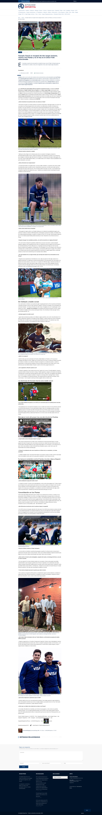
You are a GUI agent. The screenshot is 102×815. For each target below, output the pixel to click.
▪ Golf (64, 10)
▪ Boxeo (40, 10)
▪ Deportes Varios (50, 10)
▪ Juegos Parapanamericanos (47, 14)
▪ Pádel (66, 12)
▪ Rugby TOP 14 (21, 14)
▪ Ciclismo (45, 10)
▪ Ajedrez (27, 10)
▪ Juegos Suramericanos (30, 12)
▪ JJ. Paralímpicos (39, 12)
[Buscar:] (77, 1)
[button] (39, 134)
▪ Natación (45, 12)
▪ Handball (68, 10)
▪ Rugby (76, 12)
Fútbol (61, 10)
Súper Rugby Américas (29, 14)
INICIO (82, 813)
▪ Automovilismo (21, 10)
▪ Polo (70, 12)
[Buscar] (83, 1)
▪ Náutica (49, 12)
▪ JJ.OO (76, 10)
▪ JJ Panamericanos (22, 12)
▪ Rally (73, 12)
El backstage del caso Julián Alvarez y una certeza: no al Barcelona (41, 795)
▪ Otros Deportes (61, 12)
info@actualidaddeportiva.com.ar (76, 778)
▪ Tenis (36, 14)
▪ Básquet (36, 10)
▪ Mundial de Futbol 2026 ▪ (58, 14)
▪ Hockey (72, 10)
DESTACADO (67, 14)
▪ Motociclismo (54, 12)
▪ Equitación (57, 10)
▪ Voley (39, 14)
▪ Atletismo (32, 10)
